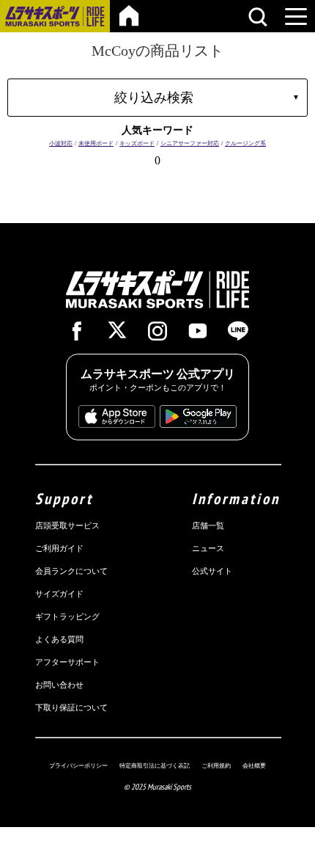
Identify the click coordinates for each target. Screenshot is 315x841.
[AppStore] (116, 420)
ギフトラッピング (67, 616)
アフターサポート (67, 662)
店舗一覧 (208, 525)
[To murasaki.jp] (55, 21)
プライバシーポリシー (78, 765)
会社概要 (254, 765)
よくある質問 (59, 639)
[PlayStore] (198, 420)
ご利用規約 (216, 765)
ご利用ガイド (59, 548)
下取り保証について (71, 707)
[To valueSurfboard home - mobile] (129, 16)
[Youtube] (198, 334)
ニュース (208, 548)
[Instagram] (157, 334)
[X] (117, 332)
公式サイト (212, 571)
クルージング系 (245, 143)
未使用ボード (96, 143)
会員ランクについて (71, 571)
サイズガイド (59, 594)
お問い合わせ (59, 685)
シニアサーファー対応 (189, 143)
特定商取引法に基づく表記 (154, 765)
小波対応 (61, 143)
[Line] (238, 334)
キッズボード (137, 143)
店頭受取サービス (67, 525)
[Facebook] (77, 334)
